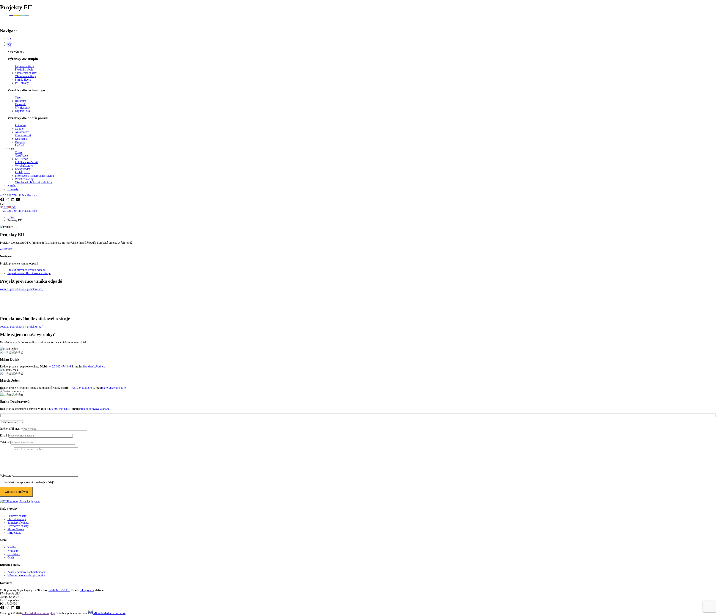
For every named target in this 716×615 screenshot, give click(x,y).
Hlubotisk (20, 100)
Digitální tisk (22, 110)
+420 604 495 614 (58, 408)
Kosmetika (21, 138)
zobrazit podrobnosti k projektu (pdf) (21, 289)
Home (11, 217)
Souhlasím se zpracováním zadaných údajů (29, 482)
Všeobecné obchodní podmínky (33, 182)
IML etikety (22, 82)
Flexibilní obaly (24, 69)
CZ (9, 38)
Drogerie (20, 142)
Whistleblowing (24, 179)
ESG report (21, 158)
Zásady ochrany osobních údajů (26, 572)
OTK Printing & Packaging (38, 613)
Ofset (18, 97)
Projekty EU (22, 172)
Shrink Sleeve (23, 79)
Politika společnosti (26, 162)
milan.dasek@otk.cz (93, 366)
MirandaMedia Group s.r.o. (109, 613)
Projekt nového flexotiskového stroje (29, 273)
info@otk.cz (87, 590)
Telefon (5, 442)
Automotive (22, 132)
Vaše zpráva (7, 475)
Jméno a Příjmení (11, 428)
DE (9, 45)
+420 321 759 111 (59, 590)
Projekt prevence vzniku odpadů (26, 269)
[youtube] (18, 200)
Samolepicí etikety (26, 72)
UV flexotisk (22, 107)
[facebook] (2, 200)
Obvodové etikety (25, 76)
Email (4, 435)
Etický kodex (23, 168)
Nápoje (19, 128)
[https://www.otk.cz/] (18, 22)
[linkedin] (13, 200)
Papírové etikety (24, 66)
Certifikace (21, 155)
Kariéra (11, 185)
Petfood (19, 145)
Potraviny (20, 125)
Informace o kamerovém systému (34, 175)
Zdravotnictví (23, 135)
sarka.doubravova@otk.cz (94, 408)
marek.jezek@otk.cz (114, 387)
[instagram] (7, 200)
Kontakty (12, 189)
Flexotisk (20, 104)
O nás (18, 152)
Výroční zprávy (24, 165)
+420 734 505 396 (81, 387)
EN (9, 42)
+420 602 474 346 (60, 366)
